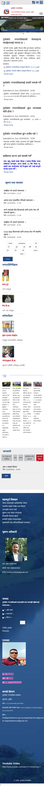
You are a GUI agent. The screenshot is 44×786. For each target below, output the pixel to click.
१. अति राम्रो (8, 610)
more (8, 259)
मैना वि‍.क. (6, 306)
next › (36, 250)
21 (36, 247)
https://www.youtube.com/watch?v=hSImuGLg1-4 (21, 767)
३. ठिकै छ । (8, 617)
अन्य (6, 476)
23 (15, 250)
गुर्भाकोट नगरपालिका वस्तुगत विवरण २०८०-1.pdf (22, 67)
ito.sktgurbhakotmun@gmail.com (15, 721)
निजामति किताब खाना (10, 516)
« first (10, 243)
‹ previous (21, 243)
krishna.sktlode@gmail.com (17, 572)
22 (8, 250)
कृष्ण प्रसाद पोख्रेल (9, 335)
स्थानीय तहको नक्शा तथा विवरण (14, 506)
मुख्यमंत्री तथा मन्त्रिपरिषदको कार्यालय (16, 522)
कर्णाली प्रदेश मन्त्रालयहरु (11, 519)
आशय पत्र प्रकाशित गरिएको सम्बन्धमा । (19, 200)
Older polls (7, 628)
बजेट (15, 458)
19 (24, 247)
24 (23, 250)
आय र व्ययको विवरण (10, 467)
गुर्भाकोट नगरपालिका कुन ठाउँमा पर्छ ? (20, 133)
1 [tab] (20, 34)
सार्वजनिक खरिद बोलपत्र (29, 458)
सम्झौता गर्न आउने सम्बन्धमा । (15, 190)
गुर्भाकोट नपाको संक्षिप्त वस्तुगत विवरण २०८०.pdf (22, 71)
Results (5, 631)
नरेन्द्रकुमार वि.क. (9, 360)
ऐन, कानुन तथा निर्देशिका (7, 458)
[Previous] (2, 28)
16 (36, 243)
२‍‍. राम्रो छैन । (9, 614)
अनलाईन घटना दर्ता (9, 509)
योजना (20, 458)
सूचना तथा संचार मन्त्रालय (12, 513)
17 (9, 247)
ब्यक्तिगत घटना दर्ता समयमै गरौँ (17, 156)
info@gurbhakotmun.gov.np (12, 718)
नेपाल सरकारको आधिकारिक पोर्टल (14, 503)
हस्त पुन (5, 284)
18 (16, 247)
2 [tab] (23, 34)
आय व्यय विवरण (39, 458)
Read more (8, 74)
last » (22, 254)
